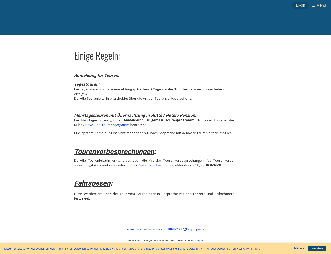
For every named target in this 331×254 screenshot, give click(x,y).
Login (300, 5)
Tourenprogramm (115, 124)
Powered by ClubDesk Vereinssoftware (144, 229)
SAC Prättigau (197, 240)
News (89, 124)
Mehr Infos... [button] (253, 248)
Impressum (199, 229)
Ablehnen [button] (298, 248)
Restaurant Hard (151, 165)
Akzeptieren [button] (317, 248)
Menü (320, 5)
